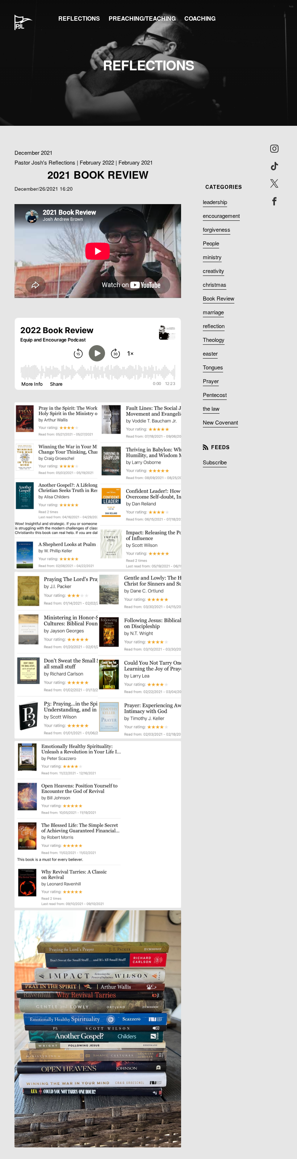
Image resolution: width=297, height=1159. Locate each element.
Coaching (200, 18)
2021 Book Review (97, 174)
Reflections (79, 18)
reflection (214, 326)
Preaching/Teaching (142, 18)
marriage (213, 312)
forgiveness (216, 229)
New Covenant (220, 422)
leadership (215, 202)
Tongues (213, 367)
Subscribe (215, 462)
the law (211, 408)
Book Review (218, 298)
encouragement (221, 215)
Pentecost (215, 394)
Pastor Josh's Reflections (44, 162)
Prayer (211, 381)
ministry (212, 257)
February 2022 (97, 162)
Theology (214, 339)
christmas (214, 284)
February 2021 (135, 162)
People (211, 243)
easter (210, 353)
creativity (213, 270)
